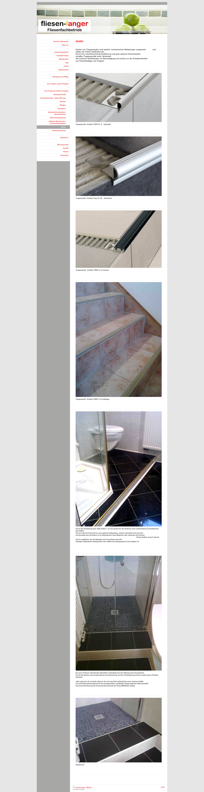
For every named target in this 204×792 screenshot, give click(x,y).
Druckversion (80, 787)
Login (162, 787)
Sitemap (89, 787)
